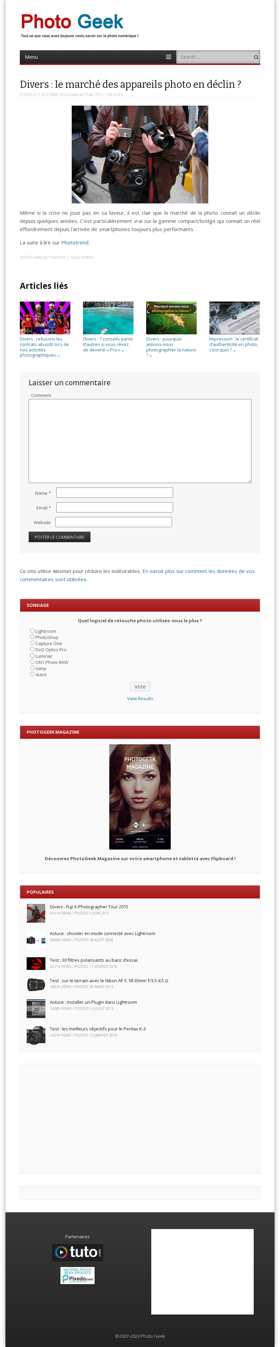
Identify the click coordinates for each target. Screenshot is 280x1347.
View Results (140, 698)
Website (42, 522)
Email (44, 508)
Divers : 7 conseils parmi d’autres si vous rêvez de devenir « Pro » (108, 344)
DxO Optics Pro (51, 649)
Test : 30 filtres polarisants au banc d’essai (94, 960)
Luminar (44, 656)
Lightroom (46, 631)
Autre (41, 674)
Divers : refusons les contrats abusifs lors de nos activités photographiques (44, 347)
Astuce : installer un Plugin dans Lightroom (93, 1002)
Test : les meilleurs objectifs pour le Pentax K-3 (98, 1029)
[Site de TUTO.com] (77, 1259)
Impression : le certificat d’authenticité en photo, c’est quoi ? (233, 344)
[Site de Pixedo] (77, 1282)
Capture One (49, 643)
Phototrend (74, 242)
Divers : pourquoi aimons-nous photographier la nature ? (171, 347)
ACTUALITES (91, 94)
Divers (87, 257)
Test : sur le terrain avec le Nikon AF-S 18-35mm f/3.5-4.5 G (109, 980)
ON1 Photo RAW (52, 662)
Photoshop (47, 637)
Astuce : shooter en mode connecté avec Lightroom (102, 933)
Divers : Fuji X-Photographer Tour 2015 (89, 907)
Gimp (41, 668)
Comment (41, 395)
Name (43, 493)
